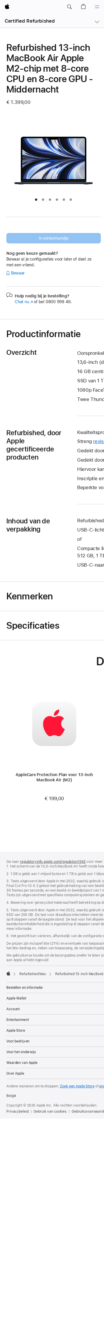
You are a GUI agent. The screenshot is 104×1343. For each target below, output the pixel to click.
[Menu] (97, 7)
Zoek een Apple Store (77, 1086)
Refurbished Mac (32, 974)
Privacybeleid (17, 1111)
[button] (69, 7)
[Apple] (8, 973)
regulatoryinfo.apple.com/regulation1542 (53, 862)
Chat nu (24, 301)
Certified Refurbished (30, 21)
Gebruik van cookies (50, 1111)
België (11, 1096)
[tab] (36, 199)
